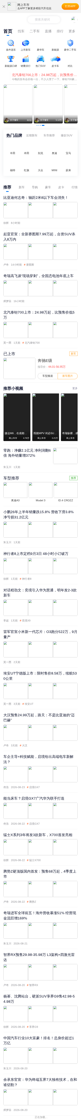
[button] (38, 125)
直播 (48, 31)
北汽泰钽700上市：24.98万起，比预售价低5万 (45, 75)
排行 (60, 31)
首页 (7, 31)
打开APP (70, 6)
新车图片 (67, 376)
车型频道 (47, 376)
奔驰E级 (45, 360)
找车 (21, 31)
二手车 (35, 31)
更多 (72, 31)
